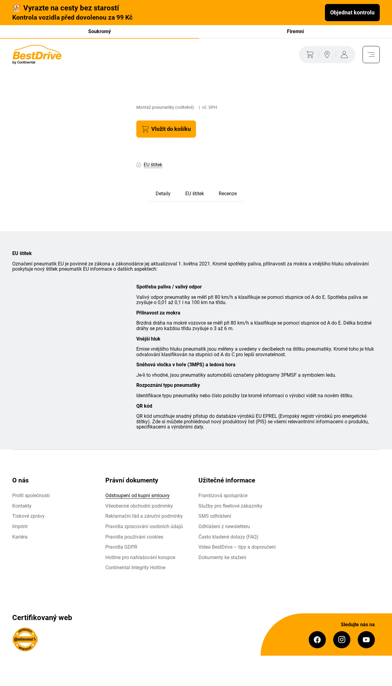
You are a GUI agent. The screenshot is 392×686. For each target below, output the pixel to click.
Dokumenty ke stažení (222, 557)
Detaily (163, 193)
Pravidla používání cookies (134, 537)
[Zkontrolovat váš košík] (308, 54)
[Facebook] (317, 639)
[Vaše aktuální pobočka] (327, 54)
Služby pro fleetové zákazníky (230, 506)
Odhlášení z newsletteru (224, 526)
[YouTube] (366, 639)
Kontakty (22, 506)
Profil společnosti (31, 495)
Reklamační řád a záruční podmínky (144, 516)
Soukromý (99, 31)
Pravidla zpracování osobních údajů (144, 526)
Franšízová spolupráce (222, 495)
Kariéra (20, 537)
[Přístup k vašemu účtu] (345, 54)
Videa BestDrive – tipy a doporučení (237, 547)
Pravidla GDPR (121, 547)
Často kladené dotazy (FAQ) (228, 537)
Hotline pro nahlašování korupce (140, 557)
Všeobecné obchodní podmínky (139, 506)
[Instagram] (341, 639)
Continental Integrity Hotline (135, 567)
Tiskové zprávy (28, 516)
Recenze (228, 193)
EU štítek (194, 193)
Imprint (20, 526)
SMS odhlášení (214, 516)
